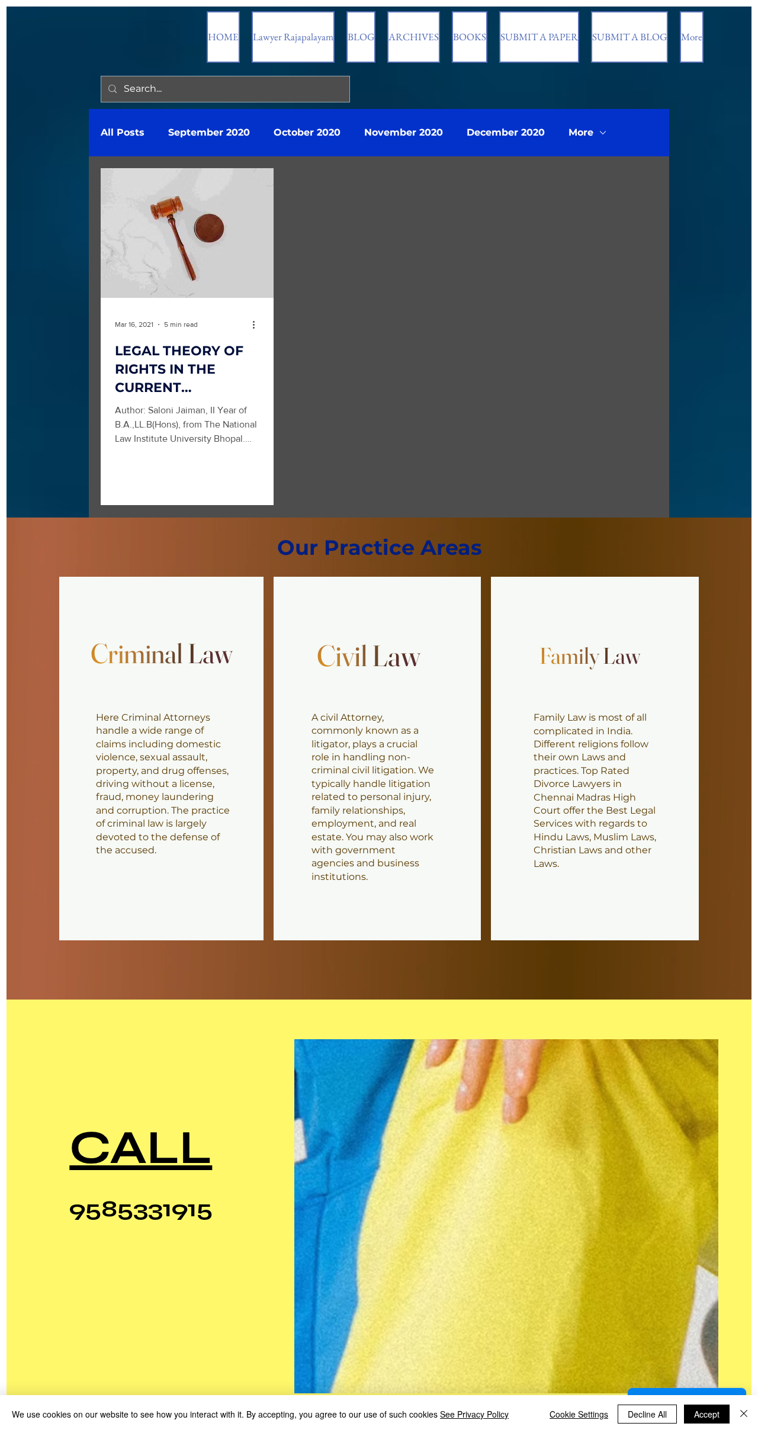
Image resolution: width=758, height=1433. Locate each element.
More (580, 132)
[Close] (744, 1414)
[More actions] (257, 324)
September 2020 (209, 132)
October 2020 (307, 132)
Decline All (647, 1414)
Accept (707, 1414)
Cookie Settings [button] (579, 1414)
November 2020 (403, 132)
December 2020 (506, 132)
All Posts (122, 132)
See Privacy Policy (474, 1414)
